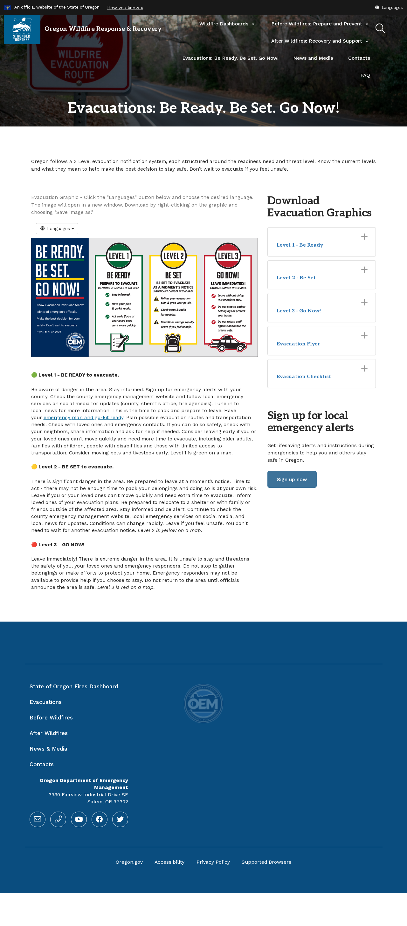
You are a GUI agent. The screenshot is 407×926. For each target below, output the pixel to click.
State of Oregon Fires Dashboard (74, 686)
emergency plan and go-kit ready (83, 417)
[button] (389, 7)
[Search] (380, 28)
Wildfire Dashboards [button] (227, 24)
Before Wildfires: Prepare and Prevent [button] (320, 24)
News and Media (313, 58)
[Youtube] (79, 819)
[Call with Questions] (58, 819)
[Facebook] (99, 819)
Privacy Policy (213, 862)
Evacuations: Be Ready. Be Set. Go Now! (230, 58)
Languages (58, 228)
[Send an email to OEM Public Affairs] (37, 819)
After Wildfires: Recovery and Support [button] (320, 41)
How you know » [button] (125, 7)
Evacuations (46, 702)
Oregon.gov (129, 862)
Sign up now (292, 479)
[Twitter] (120, 819)
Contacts (362, 61)
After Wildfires (49, 733)
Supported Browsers (266, 862)
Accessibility (169, 862)
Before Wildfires (51, 717)
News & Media (48, 749)
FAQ (365, 75)
